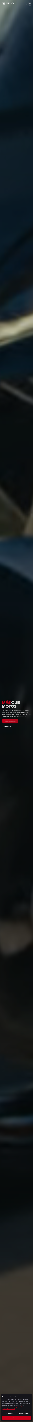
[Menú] (29, 4)
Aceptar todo (16, 1418)
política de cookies (21, 1407)
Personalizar (9, 1413)
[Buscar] (23, 4)
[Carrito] (26, 3)
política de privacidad (8, 1409)
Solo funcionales (23, 1413)
